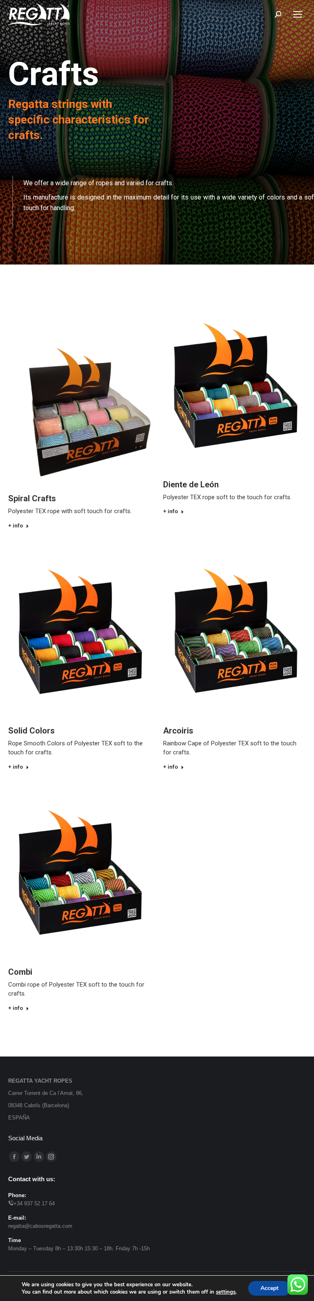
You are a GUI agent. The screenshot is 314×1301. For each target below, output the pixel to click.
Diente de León (191, 484)
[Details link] (80, 388)
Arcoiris (178, 731)
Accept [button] (269, 1288)
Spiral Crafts (32, 498)
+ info (15, 526)
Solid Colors (31, 731)
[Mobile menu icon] (297, 14)
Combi (20, 972)
